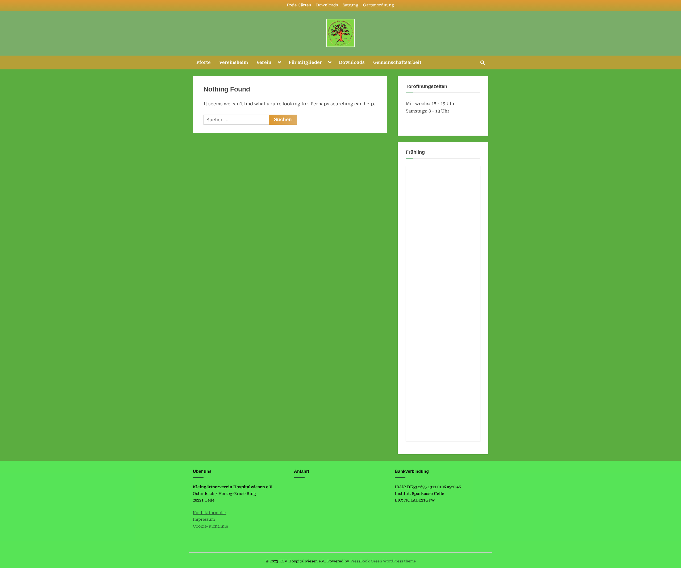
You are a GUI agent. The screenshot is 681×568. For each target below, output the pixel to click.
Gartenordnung (378, 5)
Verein (263, 62)
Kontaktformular (209, 513)
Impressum (204, 519)
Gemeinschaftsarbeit (397, 62)
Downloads (327, 5)
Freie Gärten (299, 5)
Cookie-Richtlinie (210, 526)
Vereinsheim (233, 62)
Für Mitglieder (305, 62)
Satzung (350, 5)
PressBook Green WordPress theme (383, 561)
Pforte (203, 62)
